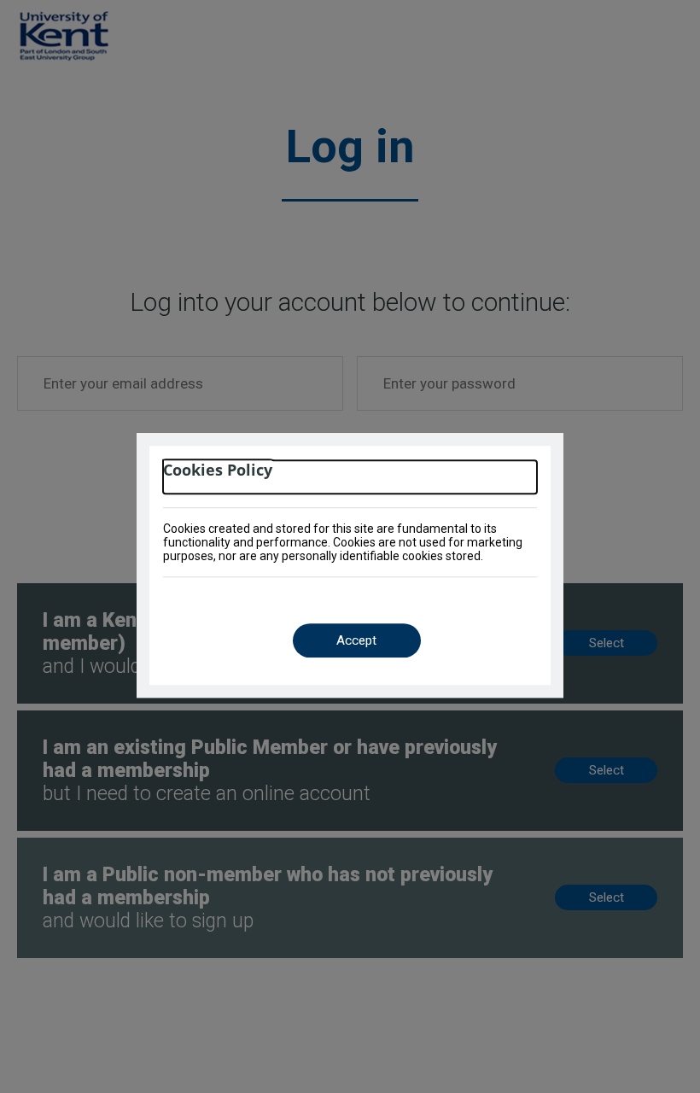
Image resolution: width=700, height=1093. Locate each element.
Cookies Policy (217, 470)
